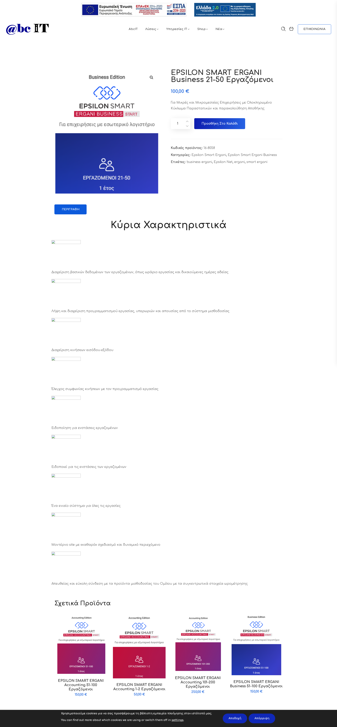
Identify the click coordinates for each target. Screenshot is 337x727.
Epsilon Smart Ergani (209, 155)
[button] (151, 77)
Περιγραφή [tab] (70, 209)
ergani (239, 162)
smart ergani (257, 162)
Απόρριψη (262, 718)
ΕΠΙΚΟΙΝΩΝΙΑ (314, 29)
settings (178, 720)
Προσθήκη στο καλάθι (219, 123)
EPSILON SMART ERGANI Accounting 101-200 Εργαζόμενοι (198, 682)
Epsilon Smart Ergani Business (252, 155)
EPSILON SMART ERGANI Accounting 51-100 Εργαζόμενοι (81, 685)
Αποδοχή (235, 718)
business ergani (199, 162)
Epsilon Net (223, 162)
